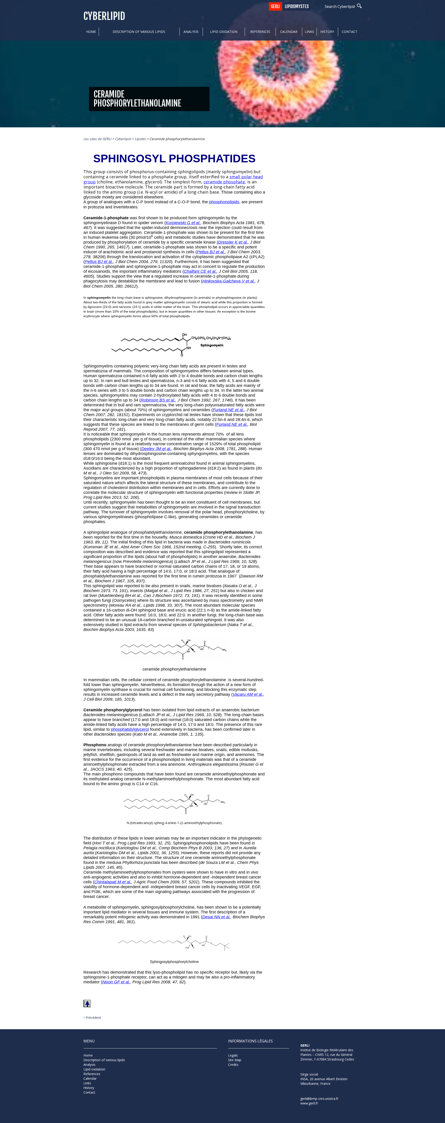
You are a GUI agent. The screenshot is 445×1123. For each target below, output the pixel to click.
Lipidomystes (297, 6)
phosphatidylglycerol (130, 729)
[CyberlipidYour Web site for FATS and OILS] (323, 1067)
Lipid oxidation (223, 31)
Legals (233, 1055)
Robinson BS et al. (158, 400)
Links (309, 31)
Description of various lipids (139, 31)
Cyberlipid (104, 16)
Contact (349, 31)
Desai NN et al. (216, 917)
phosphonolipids (224, 202)
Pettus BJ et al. (211, 252)
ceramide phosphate (224, 182)
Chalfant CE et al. (200, 271)
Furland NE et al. (228, 410)
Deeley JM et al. (156, 448)
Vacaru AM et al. (248, 694)
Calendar (288, 31)
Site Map (234, 1060)
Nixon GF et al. (116, 982)
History (327, 31)
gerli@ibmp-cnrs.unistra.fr (319, 1098)
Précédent (93, 1017)
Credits (233, 1064)
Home (91, 31)
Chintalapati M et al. (112, 882)
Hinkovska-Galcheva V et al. (228, 281)
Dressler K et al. (233, 242)
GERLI (275, 6)
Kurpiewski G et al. (183, 222)
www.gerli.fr (309, 1103)
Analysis (191, 31)
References (260, 31)
